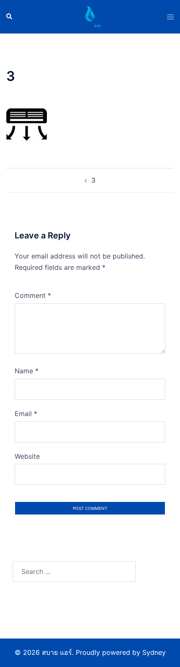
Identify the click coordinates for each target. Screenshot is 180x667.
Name (27, 371)
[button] (9, 16)
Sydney (154, 652)
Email (26, 413)
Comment (33, 295)
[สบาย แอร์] (90, 16)
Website (27, 456)
